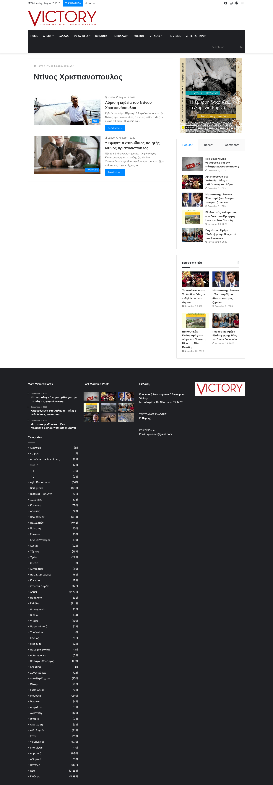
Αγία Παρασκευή (40, 482)
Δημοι (47, 35)
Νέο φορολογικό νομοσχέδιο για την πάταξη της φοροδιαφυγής (222, 162)
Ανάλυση (35, 447)
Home (34, 35)
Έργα (33, 736)
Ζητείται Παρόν (39, 586)
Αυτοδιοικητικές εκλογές (45, 459)
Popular (187, 145)
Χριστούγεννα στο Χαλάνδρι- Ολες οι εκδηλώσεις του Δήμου (219, 180)
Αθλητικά (35, 759)
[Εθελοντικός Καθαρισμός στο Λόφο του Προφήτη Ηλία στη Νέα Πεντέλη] (192, 217)
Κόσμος (34, 638)
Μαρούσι (35, 643)
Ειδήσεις (35, 776)
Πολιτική (35, 528)
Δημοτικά (35, 753)
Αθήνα (34, 545)
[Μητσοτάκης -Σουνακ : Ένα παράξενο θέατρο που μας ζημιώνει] (192, 200)
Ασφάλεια (36, 707)
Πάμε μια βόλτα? (40, 649)
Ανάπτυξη (36, 713)
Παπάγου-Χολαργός (42, 661)
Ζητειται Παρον (196, 35)
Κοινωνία (35, 505)
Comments (232, 145)
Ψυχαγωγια (81, 35)
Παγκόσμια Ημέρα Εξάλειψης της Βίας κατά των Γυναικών (220, 234)
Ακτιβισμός (36, 568)
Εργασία (35, 534)
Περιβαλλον (121, 35)
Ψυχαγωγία (37, 741)
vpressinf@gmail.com (159, 434)
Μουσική (35, 695)
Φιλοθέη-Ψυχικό (40, 678)
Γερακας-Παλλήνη (41, 493)
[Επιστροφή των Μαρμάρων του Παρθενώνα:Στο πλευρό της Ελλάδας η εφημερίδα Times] (109, 417)
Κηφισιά (35, 580)
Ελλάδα (34, 603)
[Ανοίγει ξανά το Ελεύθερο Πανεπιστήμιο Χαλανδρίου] (91, 417)
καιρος (34, 453)
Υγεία (33, 557)
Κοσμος (139, 35)
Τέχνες (34, 551)
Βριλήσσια (36, 488)
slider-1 (34, 464)
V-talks (155, 35)
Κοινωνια (101, 35)
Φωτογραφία (37, 609)
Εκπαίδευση (37, 689)
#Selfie (34, 563)
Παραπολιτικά (38, 626)
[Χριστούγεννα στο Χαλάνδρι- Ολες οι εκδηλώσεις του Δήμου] (192, 182)
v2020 (111, 97)
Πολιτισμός (36, 522)
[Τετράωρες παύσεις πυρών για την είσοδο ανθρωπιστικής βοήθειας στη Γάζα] (126, 417)
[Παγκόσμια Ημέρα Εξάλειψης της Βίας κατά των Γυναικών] (192, 235)
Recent (208, 145)
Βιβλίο (34, 614)
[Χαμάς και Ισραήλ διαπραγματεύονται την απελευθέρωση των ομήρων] (109, 407)
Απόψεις (35, 511)
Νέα (32, 770)
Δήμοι (33, 591)
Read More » (115, 128)
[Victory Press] (62, 19)
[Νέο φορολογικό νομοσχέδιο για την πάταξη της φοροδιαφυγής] (192, 164)
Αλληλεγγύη (37, 730)
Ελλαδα (64, 35)
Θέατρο (34, 684)
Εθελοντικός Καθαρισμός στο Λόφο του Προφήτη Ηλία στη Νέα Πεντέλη (221, 216)
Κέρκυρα (35, 666)
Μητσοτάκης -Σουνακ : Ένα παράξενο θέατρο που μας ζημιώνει (121, 3)
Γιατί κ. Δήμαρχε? (40, 574)
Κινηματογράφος (40, 539)
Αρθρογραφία (38, 655)
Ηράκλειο (36, 597)
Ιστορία (34, 718)
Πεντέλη (35, 764)
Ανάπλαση (36, 724)
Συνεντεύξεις (38, 672)
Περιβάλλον (37, 516)
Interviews (36, 747)
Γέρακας (35, 701)
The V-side (174, 35)
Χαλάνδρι (36, 499)
